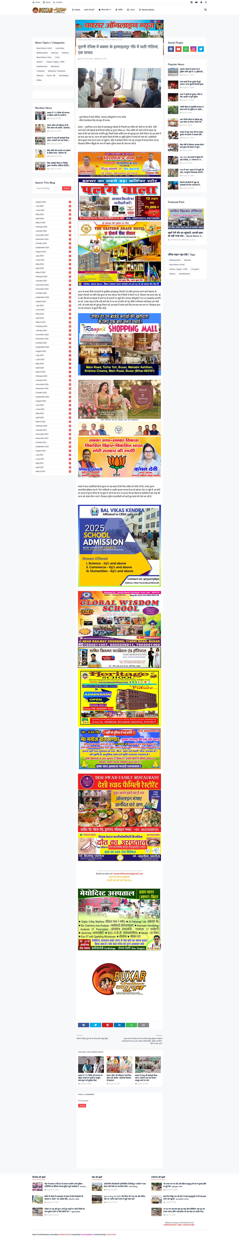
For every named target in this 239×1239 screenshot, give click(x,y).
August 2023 (53, 351)
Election (40, 62)
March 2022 (53, 422)
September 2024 (53, 297)
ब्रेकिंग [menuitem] (120, 10)
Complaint (41, 71)
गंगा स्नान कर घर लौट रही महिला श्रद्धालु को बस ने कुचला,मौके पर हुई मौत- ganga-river (184, 1185)
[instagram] (205, 2)
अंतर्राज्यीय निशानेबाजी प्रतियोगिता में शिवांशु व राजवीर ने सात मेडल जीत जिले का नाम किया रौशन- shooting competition (125, 1185)
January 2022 (53, 430)
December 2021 (53, 434)
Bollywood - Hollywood (56, 71)
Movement (55, 66)
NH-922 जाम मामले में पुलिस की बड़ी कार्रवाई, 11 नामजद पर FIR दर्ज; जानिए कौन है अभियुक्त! (191, 158)
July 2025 (53, 256)
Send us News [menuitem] (148, 10)
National (40, 76)
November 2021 (53, 438)
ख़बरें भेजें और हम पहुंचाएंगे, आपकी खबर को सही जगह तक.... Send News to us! (185, 234)
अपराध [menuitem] (132, 10)
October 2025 (53, 243)
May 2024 (53, 314)
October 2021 (53, 442)
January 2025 (53, 281)
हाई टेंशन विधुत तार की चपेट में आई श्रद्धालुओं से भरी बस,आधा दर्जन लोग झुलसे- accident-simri (184, 1197)
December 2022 (53, 384)
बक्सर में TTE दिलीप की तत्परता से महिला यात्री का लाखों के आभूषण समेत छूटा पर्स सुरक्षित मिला (59, 114)
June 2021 (53, 459)
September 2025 (53, 247)
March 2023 (53, 372)
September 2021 (53, 446)
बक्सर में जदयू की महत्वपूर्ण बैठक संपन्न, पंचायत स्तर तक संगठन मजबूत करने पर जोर (58, 139)
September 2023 (53, 347)
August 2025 (53, 252)
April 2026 (53, 218)
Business (54, 53)
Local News (59, 48)
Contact (59, 2)
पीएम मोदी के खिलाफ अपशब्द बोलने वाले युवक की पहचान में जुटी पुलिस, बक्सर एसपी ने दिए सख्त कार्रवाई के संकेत (192, 145)
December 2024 (53, 285)
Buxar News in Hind (44, 57)
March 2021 (53, 471)
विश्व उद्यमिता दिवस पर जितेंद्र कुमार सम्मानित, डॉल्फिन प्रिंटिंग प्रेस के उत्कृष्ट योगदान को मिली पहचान (58, 164)
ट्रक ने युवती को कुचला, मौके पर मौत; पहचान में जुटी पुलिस (191, 95)
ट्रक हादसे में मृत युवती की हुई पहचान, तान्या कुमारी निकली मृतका (191, 83)
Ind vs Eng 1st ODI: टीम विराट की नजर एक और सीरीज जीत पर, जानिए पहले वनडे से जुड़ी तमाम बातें (124, 1197)
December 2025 (53, 235)
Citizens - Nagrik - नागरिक (55, 62)
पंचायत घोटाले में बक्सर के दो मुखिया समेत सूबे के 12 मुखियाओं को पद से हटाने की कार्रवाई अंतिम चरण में (191, 70)
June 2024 (53, 310)
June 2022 (53, 409)
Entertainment (42, 66)
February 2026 (53, 227)
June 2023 (53, 359)
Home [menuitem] (77, 10)
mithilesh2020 (170, 1225)
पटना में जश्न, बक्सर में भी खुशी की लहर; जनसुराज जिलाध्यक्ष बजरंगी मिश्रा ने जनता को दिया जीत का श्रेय (192, 171)
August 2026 (53, 202)
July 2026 (53, 206)
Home (37, 2)
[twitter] (201, 2)
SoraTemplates (86, 1234)
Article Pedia (188, 1225)
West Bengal (63, 76)
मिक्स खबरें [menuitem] (105, 10)
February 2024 (53, 326)
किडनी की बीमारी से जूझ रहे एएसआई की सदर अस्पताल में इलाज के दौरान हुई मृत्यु (190, 183)
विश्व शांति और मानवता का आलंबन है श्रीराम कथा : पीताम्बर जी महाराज (59, 151)
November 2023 (53, 339)
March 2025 (53, 272)
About (48, 2)
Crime (57, 57)
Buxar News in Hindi (44, 48)
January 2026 (53, 231)
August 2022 (53, 401)
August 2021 (53, 451)
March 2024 (53, 322)
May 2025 (53, 264)
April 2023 (53, 368)
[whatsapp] (186, 49)
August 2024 (53, 301)
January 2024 (53, 330)
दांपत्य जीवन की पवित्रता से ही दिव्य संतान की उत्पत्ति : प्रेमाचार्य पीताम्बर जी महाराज (58, 126)
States (39, 80)
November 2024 (53, 289)
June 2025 (53, 260)
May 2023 (53, 364)
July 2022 (53, 405)
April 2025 (53, 268)
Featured (65, 53)
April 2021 (53, 467)
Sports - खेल (51, 76)
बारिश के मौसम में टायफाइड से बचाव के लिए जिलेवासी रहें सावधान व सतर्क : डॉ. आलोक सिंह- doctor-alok (63, 1197)
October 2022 (53, 393)
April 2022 (53, 417)
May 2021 (53, 463)
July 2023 (53, 355)
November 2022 (53, 388)
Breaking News (42, 53)
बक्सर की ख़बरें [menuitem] (89, 10)
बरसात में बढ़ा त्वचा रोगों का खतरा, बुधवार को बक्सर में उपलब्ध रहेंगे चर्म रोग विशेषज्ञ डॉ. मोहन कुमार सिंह (191, 133)
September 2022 (53, 397)
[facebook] (191, 2)
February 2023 (53, 376)
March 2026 (53, 223)
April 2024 (53, 318)
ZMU (180, 1225)
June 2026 (53, 210)
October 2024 (53, 293)
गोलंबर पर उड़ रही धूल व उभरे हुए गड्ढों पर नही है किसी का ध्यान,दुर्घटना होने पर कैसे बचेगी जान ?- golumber (64, 1210)
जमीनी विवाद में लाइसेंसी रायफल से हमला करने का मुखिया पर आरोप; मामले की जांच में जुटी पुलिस (191, 108)
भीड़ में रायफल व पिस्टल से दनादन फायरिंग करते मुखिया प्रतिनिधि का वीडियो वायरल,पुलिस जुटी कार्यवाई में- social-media (65, 1185)
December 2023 (53, 335)
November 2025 (53, 239)
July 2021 (53, 455)
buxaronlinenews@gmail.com (128, 873)
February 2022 (53, 426)
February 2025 (53, 276)
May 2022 (53, 413)
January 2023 (53, 380)
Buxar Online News (87, 59)
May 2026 (53, 214)
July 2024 (53, 305)
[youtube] (196, 2)
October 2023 (53, 343)
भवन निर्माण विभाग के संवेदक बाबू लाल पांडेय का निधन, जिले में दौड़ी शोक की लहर (191, 120)
